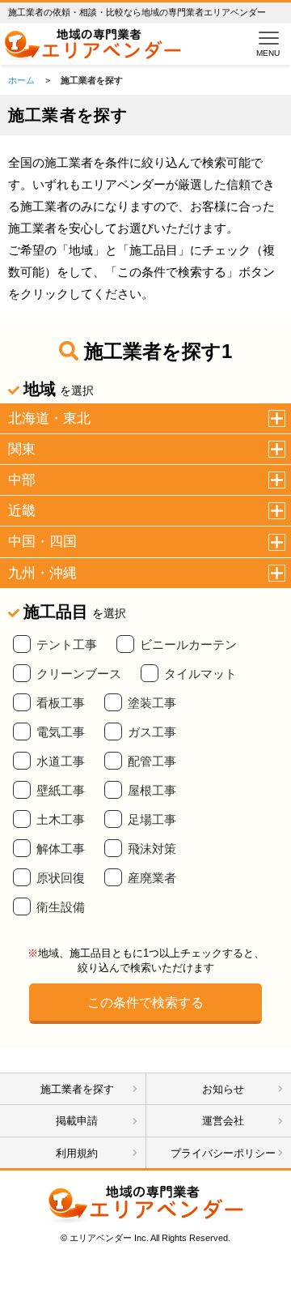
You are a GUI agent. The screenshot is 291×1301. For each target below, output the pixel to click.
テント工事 (66, 644)
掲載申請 (77, 1121)
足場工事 (152, 819)
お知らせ (223, 1089)
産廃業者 (152, 878)
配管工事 (152, 761)
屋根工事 (152, 790)
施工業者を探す (77, 1089)
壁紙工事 (60, 790)
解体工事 (60, 848)
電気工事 (60, 732)
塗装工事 (152, 703)
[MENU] (265, 38)
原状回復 (60, 878)
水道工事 (60, 761)
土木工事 (60, 819)
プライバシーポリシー (223, 1153)
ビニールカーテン (188, 644)
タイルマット (200, 674)
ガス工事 (152, 732)
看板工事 (60, 703)
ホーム (21, 80)
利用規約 (77, 1153)
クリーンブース (78, 674)
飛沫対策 (152, 848)
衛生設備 (60, 907)
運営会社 (223, 1121)
